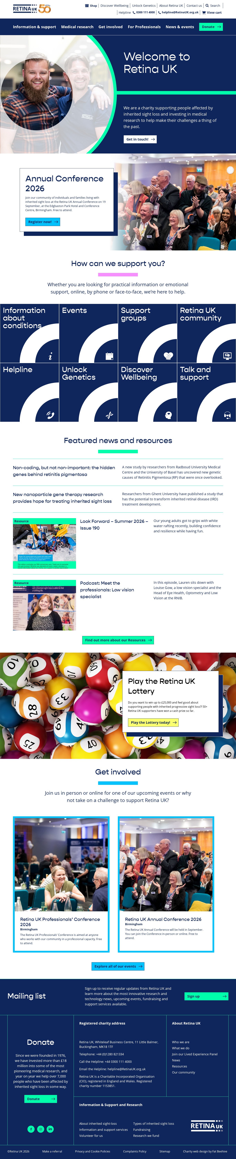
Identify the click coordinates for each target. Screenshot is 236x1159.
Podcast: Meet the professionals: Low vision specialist (107, 589)
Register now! (40, 221)
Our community (183, 1072)
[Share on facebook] (31, 1129)
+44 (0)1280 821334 (110, 1054)
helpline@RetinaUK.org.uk (180, 12)
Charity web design (195, 1151)
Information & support (34, 26)
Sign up (193, 996)
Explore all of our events (115, 966)
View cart (214, 12)
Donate (208, 26)
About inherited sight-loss (98, 1123)
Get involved (110, 26)
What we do (180, 1048)
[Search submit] (207, 5)
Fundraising (141, 1130)
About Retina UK (171, 5)
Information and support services (103, 1130)
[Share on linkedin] (50, 1129)
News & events (180, 26)
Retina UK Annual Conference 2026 (163, 919)
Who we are (180, 1042)
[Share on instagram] (40, 1129)
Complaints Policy (134, 1151)
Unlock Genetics (144, 5)
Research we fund (146, 1136)
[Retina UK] (32, 8)
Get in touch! (137, 139)
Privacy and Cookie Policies (92, 1151)
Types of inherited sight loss (153, 1123)
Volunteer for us (91, 1136)
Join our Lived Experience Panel (195, 1054)
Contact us (194, 5)
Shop (93, 6)
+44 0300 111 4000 (118, 1061)
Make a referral (52, 1151)
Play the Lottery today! (150, 722)
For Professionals (144, 26)
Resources (179, 1066)
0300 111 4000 (145, 12)
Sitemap (164, 1151)
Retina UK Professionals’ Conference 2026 (60, 922)
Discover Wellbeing (115, 5)
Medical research (77, 26)
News (176, 1060)
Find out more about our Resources (115, 640)
